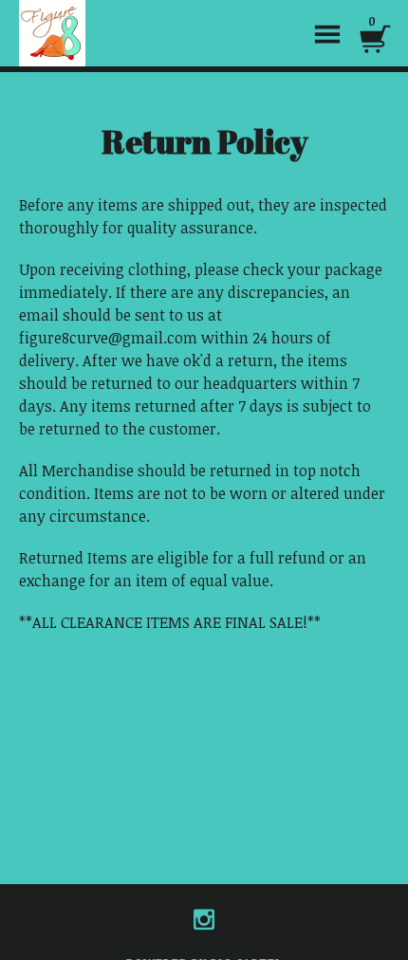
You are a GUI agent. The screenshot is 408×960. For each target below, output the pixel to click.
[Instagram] (204, 919)
